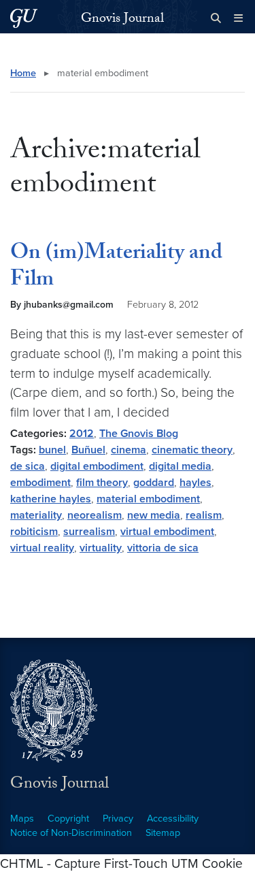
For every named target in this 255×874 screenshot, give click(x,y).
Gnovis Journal (122, 20)
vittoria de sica (163, 548)
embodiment (40, 482)
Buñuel (88, 450)
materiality (36, 515)
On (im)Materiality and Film (116, 267)
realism (204, 515)
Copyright (68, 818)
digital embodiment (96, 466)
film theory (102, 482)
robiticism (34, 531)
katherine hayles (50, 499)
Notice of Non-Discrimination (71, 833)
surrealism (89, 531)
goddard (153, 482)
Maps (22, 818)
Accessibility (173, 818)
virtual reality (42, 548)
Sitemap (163, 833)
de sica (27, 466)
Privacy (118, 818)
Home (23, 73)
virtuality (101, 548)
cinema (128, 450)
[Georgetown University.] (23, 18)
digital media (180, 466)
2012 (81, 433)
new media (153, 515)
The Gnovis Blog (138, 433)
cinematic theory (192, 450)
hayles (195, 482)
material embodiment (148, 499)
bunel (52, 450)
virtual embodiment (167, 531)
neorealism (94, 515)
